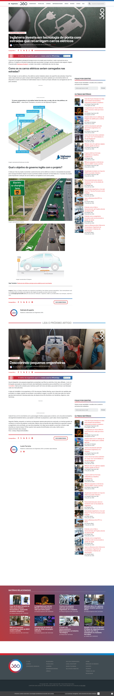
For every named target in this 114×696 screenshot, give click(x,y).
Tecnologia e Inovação (17, 32)
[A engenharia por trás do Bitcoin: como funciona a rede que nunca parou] (79, 111)
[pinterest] (32, 50)
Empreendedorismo (58, 3)
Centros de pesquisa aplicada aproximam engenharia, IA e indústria (93, 127)
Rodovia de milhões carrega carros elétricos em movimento (34, 283)
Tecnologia (41, 3)
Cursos (78, 3)
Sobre (87, 661)
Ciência (66, 3)
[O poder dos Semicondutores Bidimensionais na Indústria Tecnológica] (69, 621)
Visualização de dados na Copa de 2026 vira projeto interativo (44, 629)
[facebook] (18, 50)
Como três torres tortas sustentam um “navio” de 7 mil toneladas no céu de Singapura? (94, 136)
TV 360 (28, 661)
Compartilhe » (12, 50)
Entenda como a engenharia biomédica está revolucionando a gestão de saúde (94, 218)
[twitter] (21, 50)
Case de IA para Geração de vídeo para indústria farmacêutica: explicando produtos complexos (94, 100)
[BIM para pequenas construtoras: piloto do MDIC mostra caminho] (79, 165)
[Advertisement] (40, 91)
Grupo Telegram (71, 666)
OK (98, 693)
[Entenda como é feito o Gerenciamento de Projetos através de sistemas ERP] (79, 210)
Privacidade (89, 673)
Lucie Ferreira (25, 446)
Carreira (48, 3)
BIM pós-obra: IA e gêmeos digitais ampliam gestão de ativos (93, 607)
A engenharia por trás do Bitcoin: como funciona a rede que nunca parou (94, 109)
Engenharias (32, 3)
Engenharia (49, 661)
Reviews (72, 3)
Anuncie (88, 668)
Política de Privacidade (59, 693)
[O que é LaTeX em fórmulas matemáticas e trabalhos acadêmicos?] (79, 156)
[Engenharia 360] (19, 3)
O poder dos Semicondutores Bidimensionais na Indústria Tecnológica (68, 630)
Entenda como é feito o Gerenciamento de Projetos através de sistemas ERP (95, 209)
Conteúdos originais (32, 666)
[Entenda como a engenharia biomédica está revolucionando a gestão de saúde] (79, 219)
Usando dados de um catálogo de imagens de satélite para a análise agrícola (94, 118)
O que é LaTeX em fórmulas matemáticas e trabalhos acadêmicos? (92, 154)
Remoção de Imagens (92, 664)
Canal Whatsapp (71, 664)
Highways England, (22, 64)
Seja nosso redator (72, 668)
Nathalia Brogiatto (27, 310)
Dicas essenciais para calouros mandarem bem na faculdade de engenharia (94, 182)
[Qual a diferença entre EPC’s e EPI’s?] (79, 201)
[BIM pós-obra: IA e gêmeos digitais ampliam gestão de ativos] (79, 147)
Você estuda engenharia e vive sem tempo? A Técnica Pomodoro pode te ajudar (95, 191)
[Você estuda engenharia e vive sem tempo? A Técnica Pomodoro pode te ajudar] (79, 192)
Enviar (103, 88)
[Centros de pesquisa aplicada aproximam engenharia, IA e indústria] (79, 129)
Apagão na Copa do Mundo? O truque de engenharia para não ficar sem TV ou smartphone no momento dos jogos (94, 631)
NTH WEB (82, 685)
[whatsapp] (24, 50)
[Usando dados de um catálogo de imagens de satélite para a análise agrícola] (79, 120)
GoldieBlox (12, 386)
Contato (88, 666)
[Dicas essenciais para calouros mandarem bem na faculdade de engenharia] (79, 183)
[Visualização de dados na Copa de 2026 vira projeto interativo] (79, 174)
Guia (83, 3)
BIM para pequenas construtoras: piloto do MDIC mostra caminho (20, 629)
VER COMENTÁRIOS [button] (60, 302)
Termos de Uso (90, 671)
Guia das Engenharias (72, 661)
